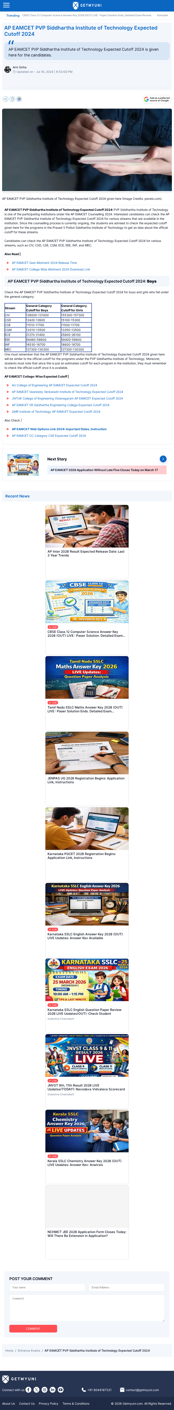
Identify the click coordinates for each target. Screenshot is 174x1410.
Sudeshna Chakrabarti (61, 1018)
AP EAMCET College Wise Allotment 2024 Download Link (51, 269)
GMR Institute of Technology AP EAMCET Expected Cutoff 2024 (56, 411)
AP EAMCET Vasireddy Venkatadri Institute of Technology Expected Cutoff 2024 (67, 392)
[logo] (87, 5)
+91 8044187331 (99, 1390)
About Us (8, 1403)
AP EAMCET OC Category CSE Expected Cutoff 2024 (49, 435)
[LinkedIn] (53, 1390)
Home (9, 1350)
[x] (36, 1390)
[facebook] (28, 1390)
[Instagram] (45, 1390)
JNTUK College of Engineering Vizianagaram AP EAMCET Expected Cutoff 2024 (67, 398)
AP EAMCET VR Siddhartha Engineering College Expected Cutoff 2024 (60, 405)
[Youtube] (61, 1390)
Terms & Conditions (76, 1403)
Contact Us (27, 1403)
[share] (5, 99)
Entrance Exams (29, 1350)
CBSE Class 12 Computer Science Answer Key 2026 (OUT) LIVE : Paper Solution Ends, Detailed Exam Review (86, 15)
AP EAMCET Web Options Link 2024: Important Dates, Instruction (59, 429)
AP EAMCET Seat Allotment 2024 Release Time (44, 262)
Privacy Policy (48, 1403)
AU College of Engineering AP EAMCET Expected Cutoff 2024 (54, 385)
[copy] (12, 99)
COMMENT (33, 1328)
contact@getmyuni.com (142, 1390)
